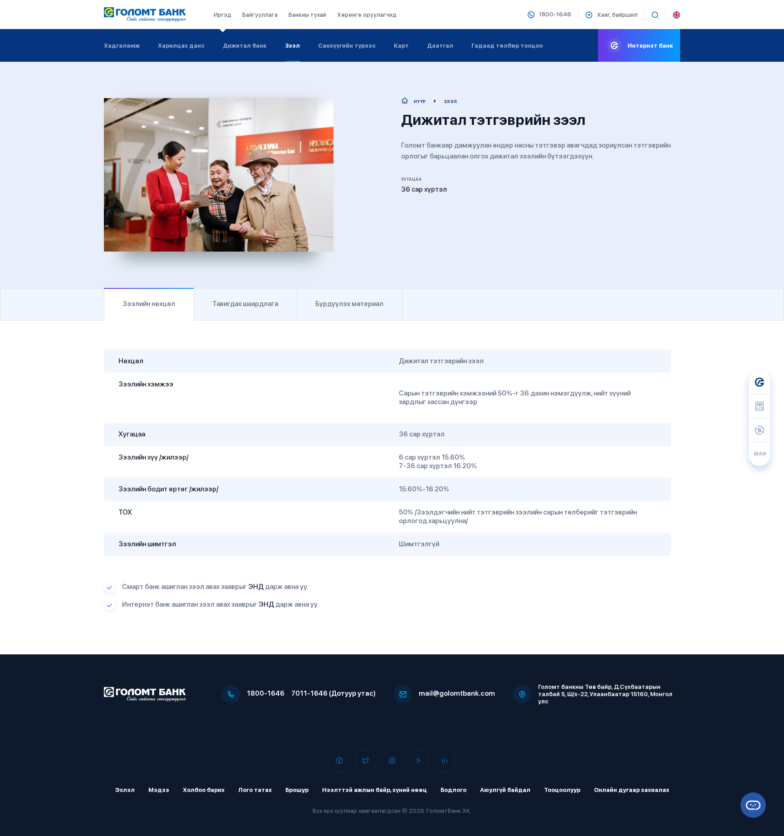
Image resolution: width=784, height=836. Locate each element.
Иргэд (222, 14)
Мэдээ (158, 790)
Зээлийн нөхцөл (148, 304)
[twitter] (365, 760)
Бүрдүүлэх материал (349, 304)
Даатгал (440, 45)
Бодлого (453, 790)
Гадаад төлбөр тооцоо (507, 45)
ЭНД (255, 587)
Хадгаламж (122, 45)
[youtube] (418, 760)
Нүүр (420, 101)
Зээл (292, 45)
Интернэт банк (650, 45)
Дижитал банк (245, 45)
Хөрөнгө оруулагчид (367, 14)
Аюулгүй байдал (505, 790)
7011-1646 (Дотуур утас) (333, 693)
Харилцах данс (181, 45)
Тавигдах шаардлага (245, 304)
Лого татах (255, 790)
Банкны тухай (307, 14)
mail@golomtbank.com (457, 693)
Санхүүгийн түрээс (347, 45)
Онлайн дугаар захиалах (631, 790)
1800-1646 (265, 693)
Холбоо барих (204, 790)
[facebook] (339, 760)
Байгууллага (260, 14)
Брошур (297, 790)
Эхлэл (125, 790)
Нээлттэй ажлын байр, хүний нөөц (374, 790)
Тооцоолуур (562, 790)
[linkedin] (444, 760)
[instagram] (392, 760)
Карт (401, 45)
